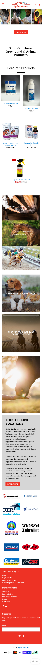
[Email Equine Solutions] (6, 607)
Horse (4, 575)
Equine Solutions (23, 647)
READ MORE (12, 484)
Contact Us (6, 602)
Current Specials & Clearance (13, 583)
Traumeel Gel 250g (31, 108)
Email (4, 625)
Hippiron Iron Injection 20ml (31, 144)
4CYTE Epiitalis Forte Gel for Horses (10, 144)
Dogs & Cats (7, 578)
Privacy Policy (7, 594)
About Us (5, 592)
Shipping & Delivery (9, 597)
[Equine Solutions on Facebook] (3, 607)
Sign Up (21, 636)
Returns (5, 599)
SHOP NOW (21, 32)
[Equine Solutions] (21, 5)
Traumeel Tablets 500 (10, 104)
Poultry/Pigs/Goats (9, 580)
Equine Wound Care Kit (21, 180)
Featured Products (21, 68)
